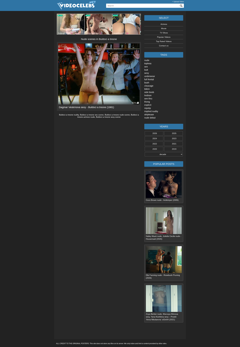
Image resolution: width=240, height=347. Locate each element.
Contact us (163, 46)
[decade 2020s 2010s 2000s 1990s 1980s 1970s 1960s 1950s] (163, 154)
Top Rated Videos (164, 41)
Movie (163, 28)
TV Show (164, 33)
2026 (154, 133)
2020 (154, 149)
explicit (147, 105)
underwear (149, 76)
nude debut (149, 118)
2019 (174, 149)
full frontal (149, 79)
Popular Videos (163, 37)
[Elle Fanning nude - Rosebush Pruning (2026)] (164, 272)
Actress (164, 24)
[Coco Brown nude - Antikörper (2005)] (164, 197)
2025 (174, 133)
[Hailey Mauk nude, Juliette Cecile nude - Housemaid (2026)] (164, 233)
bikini (147, 89)
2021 (174, 144)
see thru (148, 98)
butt (146, 70)
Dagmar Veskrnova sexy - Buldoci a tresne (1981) (86, 107)
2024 (154, 138)
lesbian (148, 95)
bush (146, 82)
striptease (149, 114)
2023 (174, 138)
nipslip (147, 108)
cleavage (148, 86)
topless (147, 63)
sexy (146, 73)
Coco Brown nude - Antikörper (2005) (162, 200)
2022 (154, 144)
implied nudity (151, 111)
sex (146, 66)
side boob (149, 92)
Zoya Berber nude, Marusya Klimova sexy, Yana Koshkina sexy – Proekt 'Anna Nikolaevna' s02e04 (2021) (162, 317)
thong (147, 102)
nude (146, 60)
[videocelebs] (76, 9)
